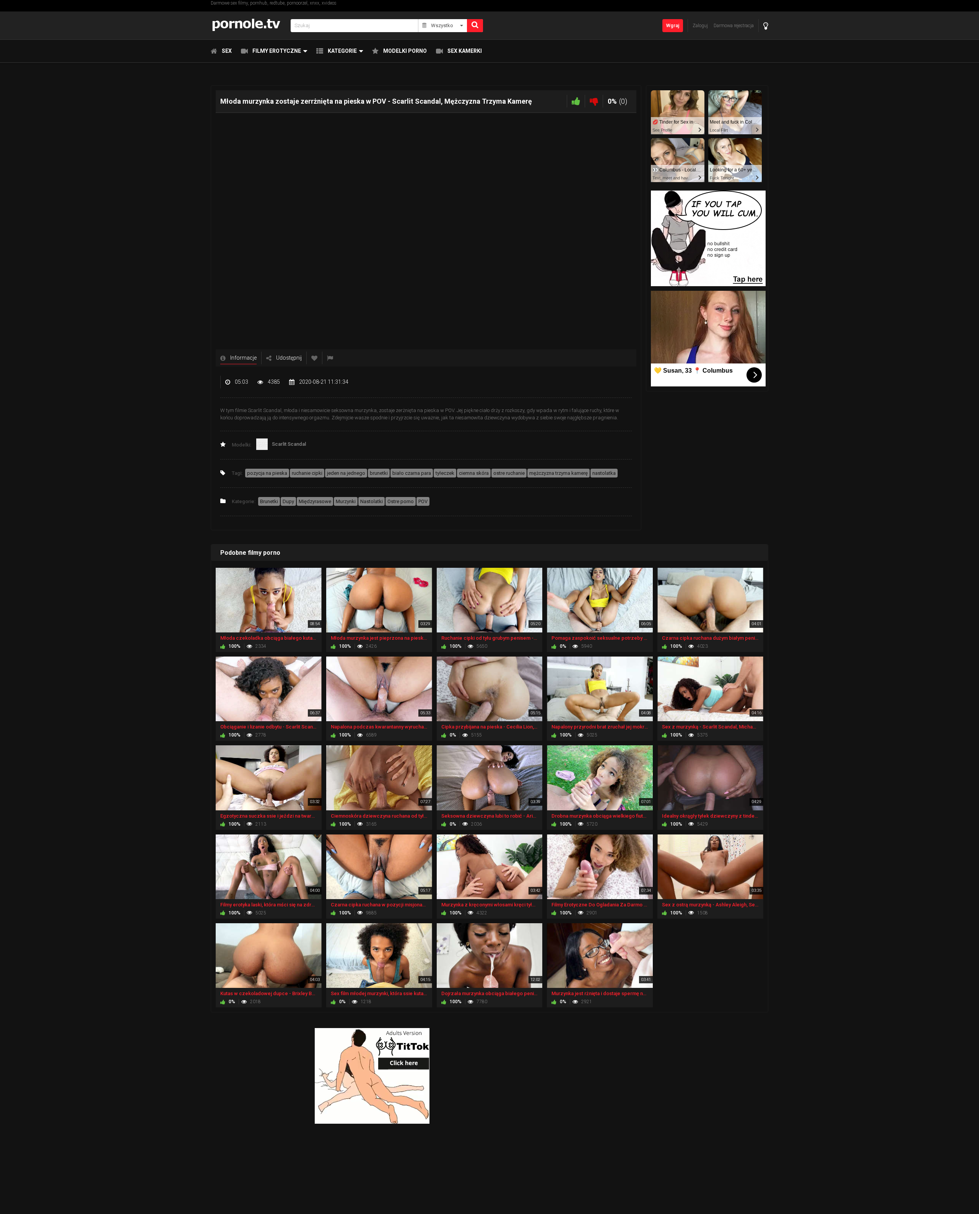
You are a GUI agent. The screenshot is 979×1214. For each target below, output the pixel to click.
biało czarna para (411, 473)
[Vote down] (594, 101)
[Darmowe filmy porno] (248, 25)
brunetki (379, 473)
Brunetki (269, 501)
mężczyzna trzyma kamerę (558, 473)
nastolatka (604, 473)
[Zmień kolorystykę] (765, 26)
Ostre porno (400, 501)
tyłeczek (445, 473)
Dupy (288, 501)
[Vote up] (576, 101)
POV (423, 501)
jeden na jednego (346, 473)
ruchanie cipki (307, 473)
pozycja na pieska (267, 473)
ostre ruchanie (509, 473)
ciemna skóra (474, 473)
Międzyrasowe (315, 501)
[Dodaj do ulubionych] (314, 358)
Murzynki (346, 501)
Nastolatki (371, 501)
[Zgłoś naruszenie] (330, 358)
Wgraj (672, 25)
